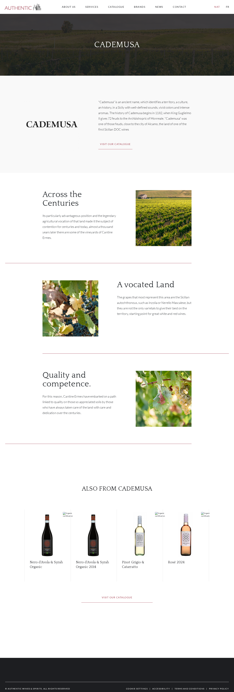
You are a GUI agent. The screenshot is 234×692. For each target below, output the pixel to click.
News (159, 6)
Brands (139, 6)
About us (69, 6)
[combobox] (181, 6)
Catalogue (116, 6)
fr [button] (227, 6)
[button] (23, 7)
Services (91, 6)
